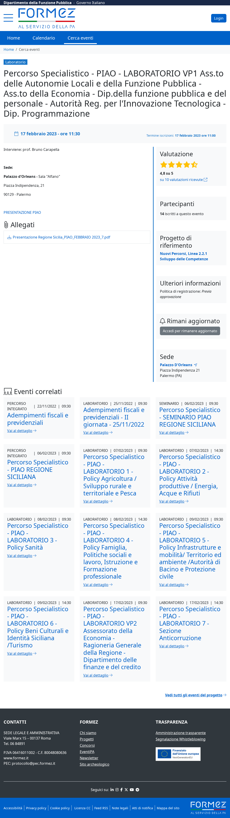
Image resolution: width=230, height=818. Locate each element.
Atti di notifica (142, 808)
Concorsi (87, 745)
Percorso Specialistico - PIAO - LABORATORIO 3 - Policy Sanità (37, 536)
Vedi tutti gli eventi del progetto (193, 695)
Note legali (120, 808)
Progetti (87, 739)
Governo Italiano (90, 2)
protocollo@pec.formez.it (33, 763)
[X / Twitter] (126, 789)
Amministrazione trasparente (181, 732)
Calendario (44, 38)
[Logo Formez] (47, 18)
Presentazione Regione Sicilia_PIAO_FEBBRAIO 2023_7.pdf (61, 237)
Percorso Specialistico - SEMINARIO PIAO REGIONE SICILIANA (189, 417)
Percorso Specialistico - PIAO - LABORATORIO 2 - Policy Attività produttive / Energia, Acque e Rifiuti (189, 474)
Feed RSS (101, 808)
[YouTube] (131, 789)
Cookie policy (60, 808)
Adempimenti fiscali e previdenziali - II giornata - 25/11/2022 (113, 417)
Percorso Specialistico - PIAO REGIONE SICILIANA (37, 469)
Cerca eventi (80, 38)
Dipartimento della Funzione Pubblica (38, 2)
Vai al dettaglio (19, 430)
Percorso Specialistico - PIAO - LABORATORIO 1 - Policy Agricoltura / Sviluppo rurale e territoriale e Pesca (113, 474)
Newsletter (89, 758)
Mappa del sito (168, 808)
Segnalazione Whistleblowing (181, 739)
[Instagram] (117, 789)
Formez (89, 722)
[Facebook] (121, 789)
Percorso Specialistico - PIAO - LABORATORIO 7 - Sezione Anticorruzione (189, 623)
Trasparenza (172, 722)
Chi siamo (88, 732)
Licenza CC (82, 808)
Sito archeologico (94, 764)
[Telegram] (137, 789)
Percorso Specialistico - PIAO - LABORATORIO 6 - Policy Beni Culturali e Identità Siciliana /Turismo (38, 627)
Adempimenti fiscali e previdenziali (37, 418)
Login (218, 18)
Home (13, 38)
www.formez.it (16, 758)
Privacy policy (36, 808)
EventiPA (87, 751)
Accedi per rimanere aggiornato (190, 330)
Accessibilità (13, 808)
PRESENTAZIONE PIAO (22, 212)
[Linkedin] (112, 789)
